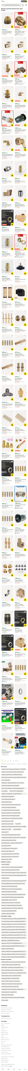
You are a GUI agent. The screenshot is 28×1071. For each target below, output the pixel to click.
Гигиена (2, 1028)
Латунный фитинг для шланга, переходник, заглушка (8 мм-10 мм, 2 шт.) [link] (7, 555)
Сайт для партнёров (5, 1013)
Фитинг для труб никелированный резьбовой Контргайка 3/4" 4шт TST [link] (7, 230)
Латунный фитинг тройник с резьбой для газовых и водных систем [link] (7, 81)
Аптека (2, 1036)
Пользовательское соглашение (7, 1056)
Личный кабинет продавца (6, 1007)
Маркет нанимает (4, 1060)
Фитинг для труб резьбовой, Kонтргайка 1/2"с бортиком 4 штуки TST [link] (7, 480)
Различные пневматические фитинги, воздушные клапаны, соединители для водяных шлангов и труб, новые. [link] (20, 279)
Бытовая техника (4, 1027)
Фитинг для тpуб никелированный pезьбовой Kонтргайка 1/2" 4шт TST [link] (20, 630)
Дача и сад (3, 1041)
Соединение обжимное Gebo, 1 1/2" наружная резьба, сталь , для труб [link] (20, 530)
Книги (2, 1043)
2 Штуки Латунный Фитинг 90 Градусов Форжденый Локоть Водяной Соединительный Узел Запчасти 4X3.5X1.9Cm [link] (7, 155)
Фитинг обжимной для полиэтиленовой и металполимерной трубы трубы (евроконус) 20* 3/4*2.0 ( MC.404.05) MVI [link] (7, 752)
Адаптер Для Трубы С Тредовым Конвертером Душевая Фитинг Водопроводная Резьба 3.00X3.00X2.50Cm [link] (20, 205)
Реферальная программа (6, 1018)
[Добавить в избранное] (12, 13)
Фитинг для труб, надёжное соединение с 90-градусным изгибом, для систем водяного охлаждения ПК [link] (20, 304)
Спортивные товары (5, 1046)
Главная (3, 1069)
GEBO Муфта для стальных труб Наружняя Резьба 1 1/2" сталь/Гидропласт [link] (20, 130)
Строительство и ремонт (6, 1050)
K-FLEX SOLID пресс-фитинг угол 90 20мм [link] (6, 605)
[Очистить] (22, 5)
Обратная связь (4, 1058)
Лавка (8, 1069)
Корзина (19, 1069)
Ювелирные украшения (6, 1053)
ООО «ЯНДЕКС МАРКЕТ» (9, 1064)
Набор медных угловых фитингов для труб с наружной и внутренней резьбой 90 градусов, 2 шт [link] (7, 205)
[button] (26, 5)
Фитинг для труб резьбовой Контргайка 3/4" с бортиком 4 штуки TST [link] (7, 655)
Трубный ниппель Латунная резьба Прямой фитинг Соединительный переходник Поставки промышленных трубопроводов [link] (20, 404)
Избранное (14, 1069)
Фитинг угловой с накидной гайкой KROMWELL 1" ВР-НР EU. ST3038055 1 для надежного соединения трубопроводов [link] (20, 81)
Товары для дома (4, 1034)
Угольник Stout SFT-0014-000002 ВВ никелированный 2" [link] (20, 505)
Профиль (25, 1069)
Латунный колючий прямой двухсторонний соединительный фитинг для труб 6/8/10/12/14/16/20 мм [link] (7, 430)
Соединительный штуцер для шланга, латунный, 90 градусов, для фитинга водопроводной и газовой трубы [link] (20, 155)
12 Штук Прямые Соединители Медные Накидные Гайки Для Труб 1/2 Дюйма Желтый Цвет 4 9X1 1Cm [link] (20, 354)
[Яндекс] (10, 1066)
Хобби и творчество (5, 1039)
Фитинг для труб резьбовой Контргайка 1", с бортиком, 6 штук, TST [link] (20, 728)
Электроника (4, 1030)
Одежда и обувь (4, 1032)
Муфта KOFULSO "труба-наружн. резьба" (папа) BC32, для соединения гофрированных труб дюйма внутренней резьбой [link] (20, 254)
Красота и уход (4, 1037)
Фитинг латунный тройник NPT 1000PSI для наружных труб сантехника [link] (20, 655)
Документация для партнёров (7, 1011)
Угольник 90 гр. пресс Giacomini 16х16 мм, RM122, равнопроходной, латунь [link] (7, 679)
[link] (13, 769)
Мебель (2, 1025)
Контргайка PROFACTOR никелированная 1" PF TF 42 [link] (20, 703)
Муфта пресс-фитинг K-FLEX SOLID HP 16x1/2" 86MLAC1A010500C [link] (7, 130)
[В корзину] (12, 26)
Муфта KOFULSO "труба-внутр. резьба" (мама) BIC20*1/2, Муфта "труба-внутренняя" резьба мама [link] (20, 32)
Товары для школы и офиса (6, 1044)
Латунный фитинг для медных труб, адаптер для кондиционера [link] (20, 456)
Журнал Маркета (4, 1062)
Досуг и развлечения (5, 1023)
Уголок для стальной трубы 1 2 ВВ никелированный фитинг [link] (7, 703)
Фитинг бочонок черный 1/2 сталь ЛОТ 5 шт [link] (7, 630)
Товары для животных (5, 1048)
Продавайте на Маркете (6, 1009)
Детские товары (4, 1052)
